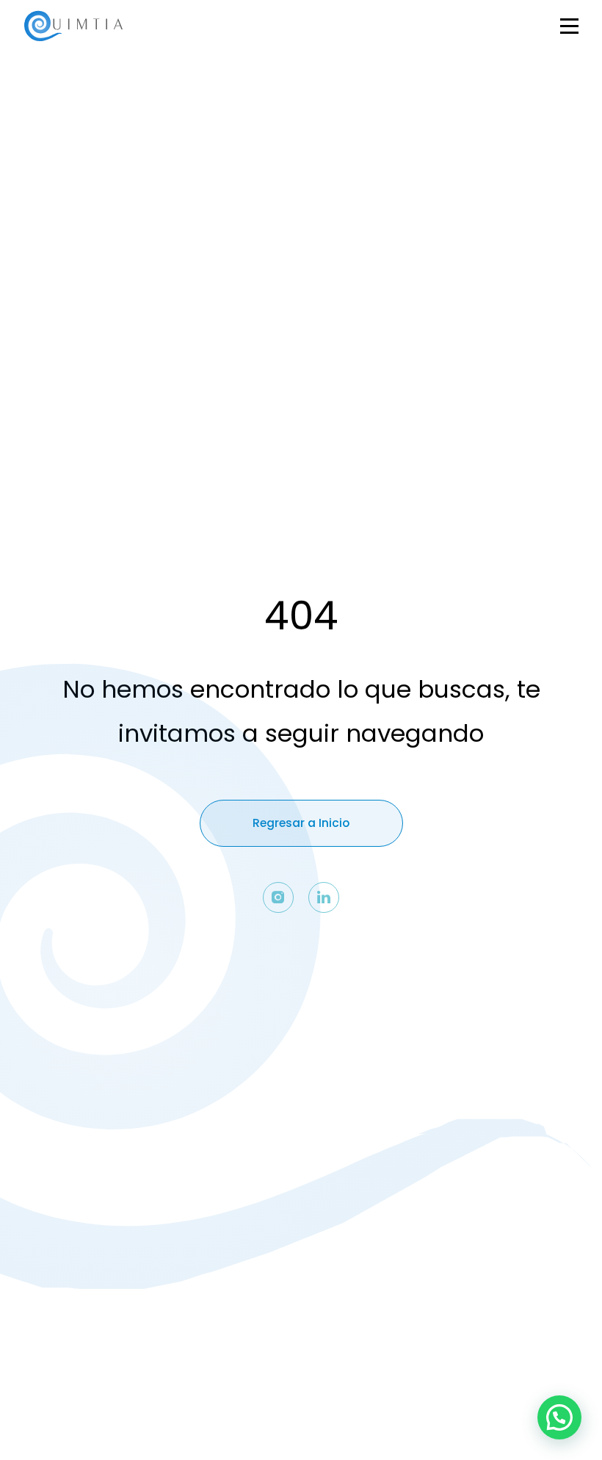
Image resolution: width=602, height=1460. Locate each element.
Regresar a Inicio (301, 823)
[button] (559, 1417)
